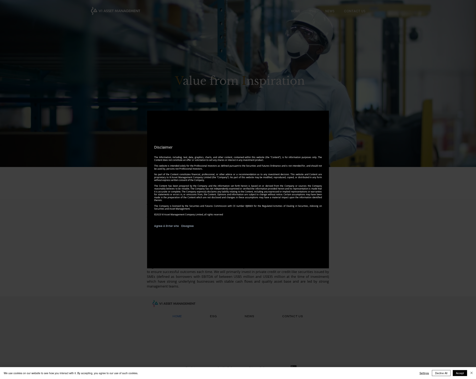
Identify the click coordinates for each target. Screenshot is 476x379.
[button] (166, 226)
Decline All (441, 373)
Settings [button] (424, 373)
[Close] (471, 373)
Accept (460, 373)
